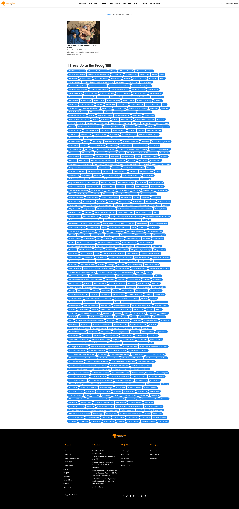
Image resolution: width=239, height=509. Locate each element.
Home (109, 14)
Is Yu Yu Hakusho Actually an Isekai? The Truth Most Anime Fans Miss (103, 465)
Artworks (103, 4)
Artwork (66, 469)
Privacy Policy (155, 454)
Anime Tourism (68, 465)
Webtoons (67, 487)
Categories (125, 454)
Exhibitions (127, 4)
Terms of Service (156, 451)
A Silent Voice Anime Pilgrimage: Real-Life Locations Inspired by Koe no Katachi (104, 481)
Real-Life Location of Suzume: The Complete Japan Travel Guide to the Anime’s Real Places (104, 473)
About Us (153, 458)
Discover (82, 4)
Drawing (66, 476)
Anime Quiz (93, 4)
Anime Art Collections (71, 458)
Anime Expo (67, 462)
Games (66, 484)
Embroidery (67, 480)
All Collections (97, 487)
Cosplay (66, 473)
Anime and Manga (140, 4)
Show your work (232, 4)
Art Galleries (155, 4)
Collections (115, 4)
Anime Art (67, 454)
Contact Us (125, 465)
